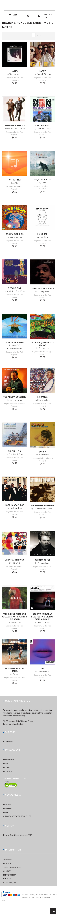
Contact (7, 863)
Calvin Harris (15, 622)
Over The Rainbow (14, 342)
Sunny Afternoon (15, 560)
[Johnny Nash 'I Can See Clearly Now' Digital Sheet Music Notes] (42, 271)
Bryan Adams (43, 563)
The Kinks (16, 563)
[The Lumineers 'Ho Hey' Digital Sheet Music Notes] (14, 54)
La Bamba (42, 397)
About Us (7, 860)
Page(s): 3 (42, 80)
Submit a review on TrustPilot (17, 816)
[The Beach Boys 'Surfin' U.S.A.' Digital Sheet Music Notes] (14, 434)
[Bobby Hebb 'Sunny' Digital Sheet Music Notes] (42, 435)
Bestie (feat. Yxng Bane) (15, 669)
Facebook (7, 805)
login (5, 764)
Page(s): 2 (14, 135)
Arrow (15, 183)
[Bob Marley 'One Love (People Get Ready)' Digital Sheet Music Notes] (42, 326)
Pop (21, 78)
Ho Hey (14, 71)
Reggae (49, 352)
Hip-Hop (21, 678)
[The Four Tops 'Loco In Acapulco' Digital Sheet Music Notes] (14, 489)
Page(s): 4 (14, 80)
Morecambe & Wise (16, 128)
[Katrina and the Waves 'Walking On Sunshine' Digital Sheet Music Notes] (42, 489)
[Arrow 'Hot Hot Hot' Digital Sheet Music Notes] (14, 163)
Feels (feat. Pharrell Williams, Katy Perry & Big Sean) (14, 617)
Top (53, 912)
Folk (21, 352)
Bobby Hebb (43, 455)
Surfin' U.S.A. (14, 451)
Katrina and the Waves (44, 508)
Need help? (8, 742)
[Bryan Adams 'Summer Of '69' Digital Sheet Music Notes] (42, 543)
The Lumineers (16, 74)
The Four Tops (15, 508)
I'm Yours (42, 234)
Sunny (42, 452)
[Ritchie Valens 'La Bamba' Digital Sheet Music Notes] (42, 380)
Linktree (7, 812)
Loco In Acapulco (14, 505)
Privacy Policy (9, 875)
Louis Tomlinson (43, 622)
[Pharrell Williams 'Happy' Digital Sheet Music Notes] (42, 54)
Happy (42, 71)
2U (42, 668)
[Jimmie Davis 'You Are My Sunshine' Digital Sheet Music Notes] (14, 380)
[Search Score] (28, 16)
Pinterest (7, 808)
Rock (49, 567)
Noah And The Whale (16, 291)
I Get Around (42, 125)
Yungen (16, 674)
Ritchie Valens (43, 400)
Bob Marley (44, 348)
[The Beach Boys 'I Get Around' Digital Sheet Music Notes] (42, 109)
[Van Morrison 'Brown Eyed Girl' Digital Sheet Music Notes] (14, 217)
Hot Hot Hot (14, 180)
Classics (21, 404)
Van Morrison (16, 237)
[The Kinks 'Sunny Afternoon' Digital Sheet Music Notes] (14, 543)
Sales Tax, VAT (9, 883)
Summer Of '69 (42, 560)
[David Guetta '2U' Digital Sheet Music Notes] (42, 651)
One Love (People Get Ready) (42, 344)
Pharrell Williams (43, 74)
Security (7, 871)
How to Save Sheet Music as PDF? (17, 835)
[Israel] (14, 326)
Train (43, 183)
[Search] (52, 3)
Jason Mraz (43, 237)
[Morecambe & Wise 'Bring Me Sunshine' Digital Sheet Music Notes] (14, 109)
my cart (6, 767)
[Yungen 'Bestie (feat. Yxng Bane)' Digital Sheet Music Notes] (14, 651)
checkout (7, 771)
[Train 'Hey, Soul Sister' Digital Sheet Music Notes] (42, 163)
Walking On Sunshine (42, 505)
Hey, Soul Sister (42, 179)
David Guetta (43, 671)
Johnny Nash (43, 291)
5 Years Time (14, 288)
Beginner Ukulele (12, 78)
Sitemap (6, 879)
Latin (49, 404)
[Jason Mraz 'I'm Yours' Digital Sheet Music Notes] (42, 217)
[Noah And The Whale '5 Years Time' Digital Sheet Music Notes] (14, 271)
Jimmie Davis (16, 400)
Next (44, 35)
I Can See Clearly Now (42, 288)
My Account (8, 760)
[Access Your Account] (39, 16)
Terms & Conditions (12, 867)
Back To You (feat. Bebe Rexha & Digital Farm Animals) (42, 617)
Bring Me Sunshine (15, 125)
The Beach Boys (43, 128)
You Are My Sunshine (14, 397)
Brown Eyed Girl (15, 234)
